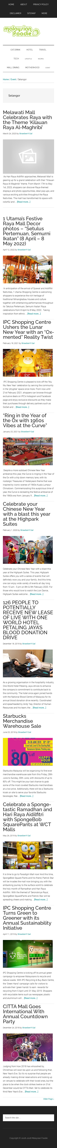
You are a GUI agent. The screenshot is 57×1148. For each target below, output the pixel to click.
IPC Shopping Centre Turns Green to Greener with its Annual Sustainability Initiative (27, 918)
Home (6, 79)
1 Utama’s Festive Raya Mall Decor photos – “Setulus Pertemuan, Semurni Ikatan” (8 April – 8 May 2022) (26, 231)
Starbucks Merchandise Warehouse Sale (22, 721)
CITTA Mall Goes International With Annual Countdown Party (25, 1013)
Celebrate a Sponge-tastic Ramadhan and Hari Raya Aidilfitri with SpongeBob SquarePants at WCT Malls (27, 816)
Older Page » (48, 1099)
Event (13, 79)
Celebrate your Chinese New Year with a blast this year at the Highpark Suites (26, 514)
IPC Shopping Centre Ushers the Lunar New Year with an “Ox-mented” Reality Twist (28, 329)
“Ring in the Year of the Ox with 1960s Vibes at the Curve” (25, 420)
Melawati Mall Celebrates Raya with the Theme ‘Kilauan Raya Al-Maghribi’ (27, 119)
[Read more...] (23, 202)
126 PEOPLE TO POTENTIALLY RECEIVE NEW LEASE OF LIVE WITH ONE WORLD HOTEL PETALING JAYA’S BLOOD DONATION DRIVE (28, 620)
